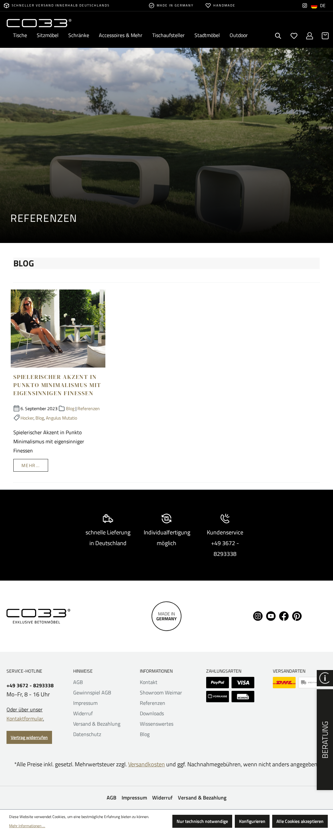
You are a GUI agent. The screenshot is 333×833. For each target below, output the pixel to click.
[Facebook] (284, 615)
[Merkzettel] (294, 35)
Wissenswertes (156, 724)
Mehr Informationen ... (27, 826)
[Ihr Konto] (309, 35)
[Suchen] (278, 35)
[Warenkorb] (325, 35)
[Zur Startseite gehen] (39, 22)
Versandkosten (146, 764)
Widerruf (83, 713)
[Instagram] (304, 5)
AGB (78, 682)
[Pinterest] (297, 615)
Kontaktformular (25, 718)
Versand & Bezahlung (96, 724)
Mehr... (30, 465)
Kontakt (148, 682)
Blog (70, 408)
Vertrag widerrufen (29, 737)
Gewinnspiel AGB (92, 692)
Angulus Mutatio (61, 417)
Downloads (152, 713)
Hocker (26, 417)
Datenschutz (87, 734)
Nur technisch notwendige (202, 821)
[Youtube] (271, 615)
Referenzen (88, 408)
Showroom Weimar (161, 692)
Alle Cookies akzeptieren (300, 821)
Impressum (85, 703)
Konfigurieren (252, 821)
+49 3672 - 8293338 (30, 685)
